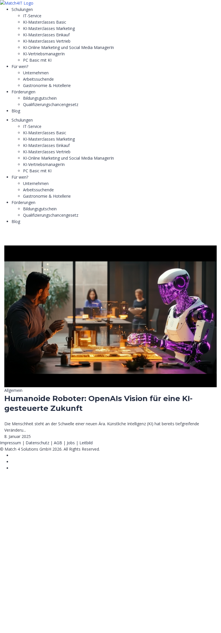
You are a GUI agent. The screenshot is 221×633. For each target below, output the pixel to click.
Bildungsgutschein (40, 98)
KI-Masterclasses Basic (44, 22)
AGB (58, 442)
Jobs (71, 442)
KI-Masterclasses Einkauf (46, 34)
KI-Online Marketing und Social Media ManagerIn (68, 47)
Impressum (10, 442)
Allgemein (13, 390)
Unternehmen (36, 72)
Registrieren (35, 623)
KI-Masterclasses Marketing (49, 28)
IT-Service (32, 15)
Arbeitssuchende (38, 79)
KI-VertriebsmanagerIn (44, 53)
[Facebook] (13, 455)
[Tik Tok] (13, 461)
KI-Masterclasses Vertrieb (47, 41)
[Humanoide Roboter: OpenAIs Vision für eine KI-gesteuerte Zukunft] (110, 248)
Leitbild (86, 442)
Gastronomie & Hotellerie (47, 85)
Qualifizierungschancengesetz (50, 104)
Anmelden (56, 623)
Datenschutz (37, 442)
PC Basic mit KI (37, 60)
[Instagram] (13, 468)
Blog (16, 111)
